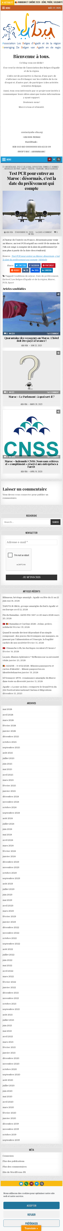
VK (27, 270)
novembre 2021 (11, 998)
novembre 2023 (11, 867)
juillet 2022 (8, 954)
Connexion (8, 1156)
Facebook (35, 265)
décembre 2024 (11, 796)
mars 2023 (8, 911)
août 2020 (8, 1080)
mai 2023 (7, 900)
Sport (11, 282)
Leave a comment (45, 232)
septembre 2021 (11, 1009)
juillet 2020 (9, 1085)
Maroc (51, 279)
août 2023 (8, 883)
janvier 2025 (9, 791)
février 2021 (9, 1047)
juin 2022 (7, 960)
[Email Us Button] (21, 1184)
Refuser (31, 1214)
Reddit (17, 270)
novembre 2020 (11, 1064)
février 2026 (9, 725)
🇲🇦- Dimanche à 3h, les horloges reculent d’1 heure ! (29, 648)
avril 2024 (8, 840)
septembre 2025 (11, 747)
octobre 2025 (10, 742)
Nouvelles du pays (12, 169)
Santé (23, 169)
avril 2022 (8, 971)
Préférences (31, 1223)
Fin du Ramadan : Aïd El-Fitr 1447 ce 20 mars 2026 (28, 615)
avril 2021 (8, 1036)
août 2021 (8, 1014)
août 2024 (8, 818)
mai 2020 (7, 1096)
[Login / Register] (54, 159)
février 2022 (9, 982)
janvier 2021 (9, 1053)
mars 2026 (8, 720)
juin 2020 (7, 1091)
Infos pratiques (21, 303)
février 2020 (9, 1113)
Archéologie (10, 167)
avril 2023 (8, 905)
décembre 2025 (11, 736)
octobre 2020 (10, 1069)
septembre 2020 (11, 1074)
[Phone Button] (26, 1184)
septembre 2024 (11, 813)
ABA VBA (9, 232)
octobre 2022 (10, 938)
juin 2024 (7, 829)
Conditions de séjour (24, 276)
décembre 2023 (11, 862)
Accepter (31, 1205)
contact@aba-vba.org (31, 132)
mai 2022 (7, 965)
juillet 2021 (8, 1020)
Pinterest (49, 265)
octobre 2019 (9, 1134)
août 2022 (8, 949)
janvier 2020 (9, 1118)
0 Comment (54, 333)
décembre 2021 (11, 993)
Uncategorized (51, 169)
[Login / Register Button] (37, 1184)
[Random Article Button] (50, 159)
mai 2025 (7, 769)
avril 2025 (8, 775)
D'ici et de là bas (24, 167)
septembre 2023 (11, 878)
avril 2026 (8, 715)
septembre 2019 (11, 1140)
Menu (8, 8)
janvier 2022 (9, 987)
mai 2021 (7, 1031)
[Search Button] (59, 159)
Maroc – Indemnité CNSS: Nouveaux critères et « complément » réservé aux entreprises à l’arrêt (31, 463)
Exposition (37, 167)
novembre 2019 (11, 1129)
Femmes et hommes (51, 167)
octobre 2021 (9, 1004)
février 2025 (9, 785)
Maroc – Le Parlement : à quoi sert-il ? (31, 396)
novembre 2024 (11, 802)
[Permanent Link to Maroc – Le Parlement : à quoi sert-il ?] (31, 372)
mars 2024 (8, 845)
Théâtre (31, 169)
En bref (6, 279)
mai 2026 (7, 709)
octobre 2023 (10, 873)
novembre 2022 (11, 933)
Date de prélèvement (47, 276)
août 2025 (8, 753)
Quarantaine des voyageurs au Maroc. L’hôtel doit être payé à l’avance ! (31, 339)
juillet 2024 (8, 824)
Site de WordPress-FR (14, 1172)
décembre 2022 (11, 927)
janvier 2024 (9, 856)
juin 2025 (7, 764)
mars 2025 (8, 780)
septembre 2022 (11, 943)
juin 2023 (7, 894)
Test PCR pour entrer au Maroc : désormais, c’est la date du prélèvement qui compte (31, 180)
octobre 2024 (9, 807)
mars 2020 (8, 1107)
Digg (37, 270)
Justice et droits (42, 303)
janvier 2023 (9, 922)
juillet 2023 (8, 889)
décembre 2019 (11, 1124)
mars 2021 (8, 1042)
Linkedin (48, 270)
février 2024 (9, 851)
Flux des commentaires (15, 1166)
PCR (5, 282)
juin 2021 (7, 1025)
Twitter (22, 265)
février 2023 (9, 916)
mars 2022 (8, 976)
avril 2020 (8, 1102)
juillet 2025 (8, 758)
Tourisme (40, 169)
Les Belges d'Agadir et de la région (29, 279)
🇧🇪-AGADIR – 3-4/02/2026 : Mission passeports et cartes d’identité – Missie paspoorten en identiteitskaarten (28, 669)
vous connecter (23, 494)
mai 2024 (7, 834)
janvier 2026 (9, 731)
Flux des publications (13, 1161)
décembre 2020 (11, 1058)
